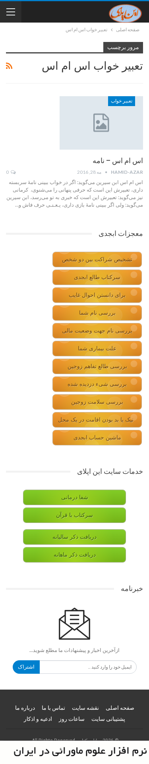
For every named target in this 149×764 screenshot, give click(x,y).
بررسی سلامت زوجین (97, 402)
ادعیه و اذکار (38, 719)
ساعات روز (72, 719)
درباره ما (25, 708)
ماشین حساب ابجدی (97, 438)
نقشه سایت (85, 708)
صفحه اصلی (120, 708)
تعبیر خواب (121, 101)
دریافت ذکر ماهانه (75, 555)
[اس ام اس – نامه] (101, 122)
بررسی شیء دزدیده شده (97, 384)
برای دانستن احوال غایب (97, 295)
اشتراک (26, 667)
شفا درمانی (74, 497)
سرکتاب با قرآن (74, 515)
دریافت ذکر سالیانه (74, 537)
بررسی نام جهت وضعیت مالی (97, 331)
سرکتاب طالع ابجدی (97, 277)
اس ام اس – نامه (118, 160)
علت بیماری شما (97, 349)
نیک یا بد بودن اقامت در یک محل (96, 420)
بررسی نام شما (97, 313)
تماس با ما (53, 708)
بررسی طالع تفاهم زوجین (97, 366)
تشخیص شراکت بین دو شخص (97, 259)
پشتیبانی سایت (108, 719)
